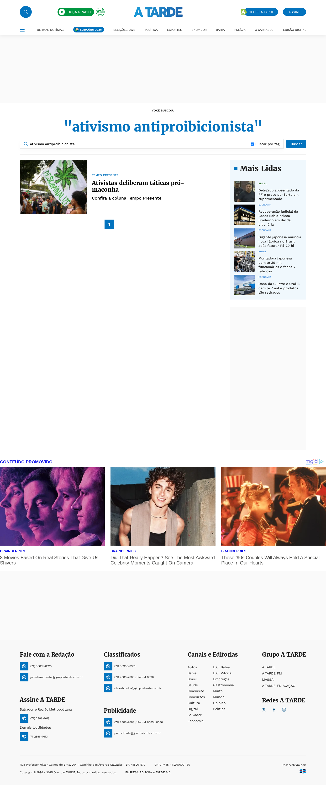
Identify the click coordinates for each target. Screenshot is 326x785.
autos (192, 667)
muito (217, 691)
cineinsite (196, 691)
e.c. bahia (221, 667)
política (219, 709)
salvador (195, 715)
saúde (193, 685)
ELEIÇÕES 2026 (91, 29)
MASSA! (268, 679)
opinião (219, 703)
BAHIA (220, 30)
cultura (194, 703)
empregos (221, 679)
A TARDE (269, 667)
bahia (192, 673)
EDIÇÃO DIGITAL (294, 30)
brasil (192, 679)
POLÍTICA (151, 30)
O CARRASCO (264, 30)
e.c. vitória (222, 673)
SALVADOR (199, 30)
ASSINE (294, 12)
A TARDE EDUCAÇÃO (278, 686)
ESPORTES (174, 30)
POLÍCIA (240, 30)
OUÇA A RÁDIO (79, 12)
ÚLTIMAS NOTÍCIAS (50, 30)
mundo (218, 697)
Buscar (296, 144)
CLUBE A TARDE (261, 12)
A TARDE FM (272, 673)
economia (196, 721)
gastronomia (223, 685)
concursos (196, 697)
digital (193, 709)
